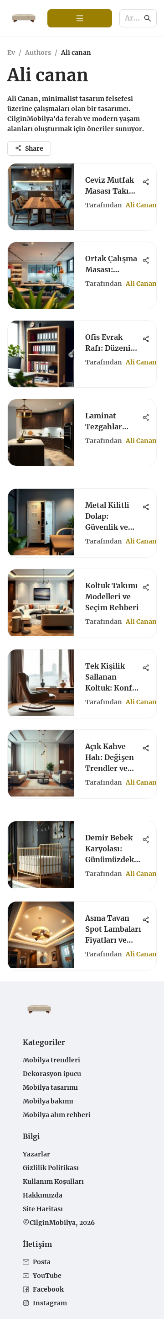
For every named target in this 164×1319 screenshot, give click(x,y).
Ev (11, 52)
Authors (38, 52)
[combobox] (133, 18)
